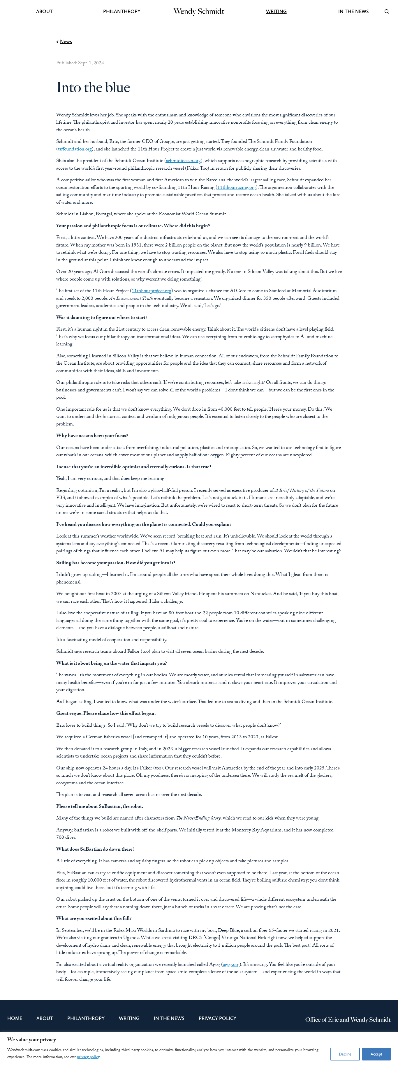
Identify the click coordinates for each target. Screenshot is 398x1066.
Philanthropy (121, 11)
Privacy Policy (212, 1018)
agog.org (231, 965)
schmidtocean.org (183, 161)
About (44, 11)
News (66, 41)
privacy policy (88, 1057)
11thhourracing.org (236, 188)
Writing (276, 11)
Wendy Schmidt (199, 11)
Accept (376, 1054)
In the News (353, 11)
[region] (199, 1049)
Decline (345, 1054)
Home (13, 1018)
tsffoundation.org (75, 150)
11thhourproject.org (151, 291)
